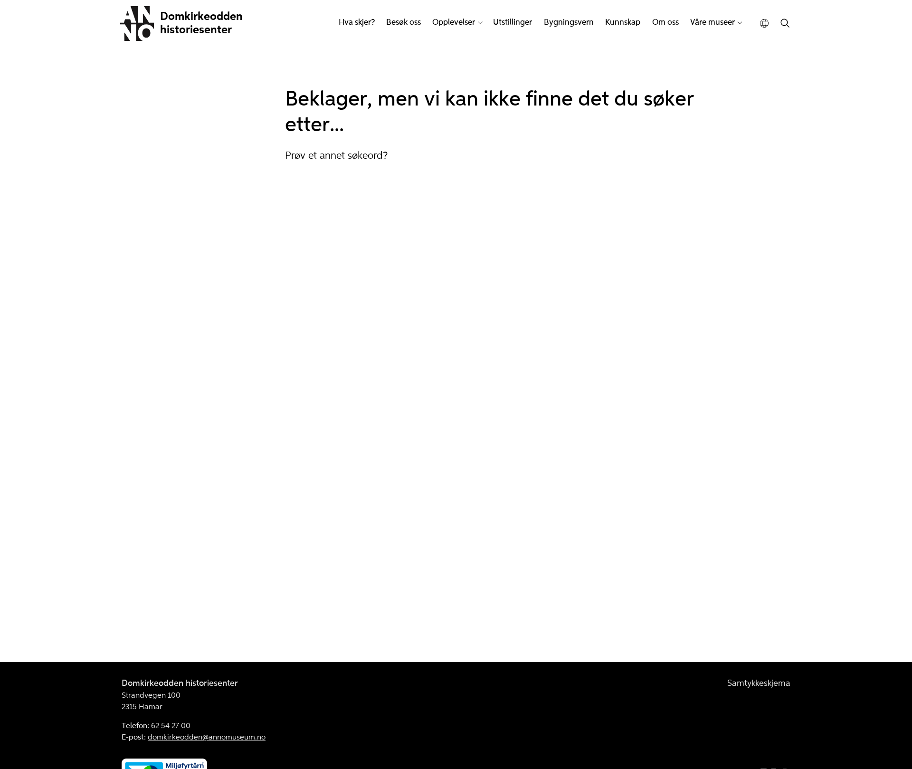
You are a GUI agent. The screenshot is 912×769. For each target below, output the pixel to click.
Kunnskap (622, 23)
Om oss (665, 23)
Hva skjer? (357, 23)
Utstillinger (512, 23)
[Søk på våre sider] (785, 24)
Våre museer (712, 23)
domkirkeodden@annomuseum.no (207, 737)
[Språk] (764, 23)
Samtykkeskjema (758, 683)
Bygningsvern (569, 23)
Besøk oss (403, 23)
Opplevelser (453, 23)
